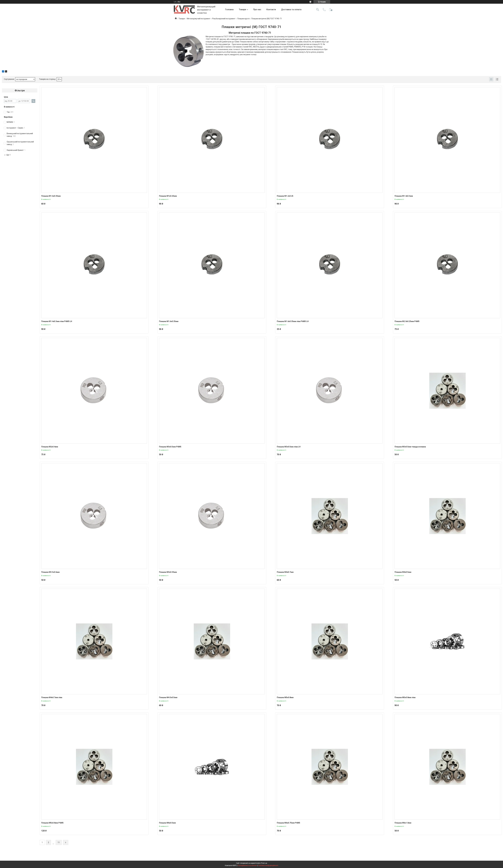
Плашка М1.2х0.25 (285, 196)
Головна (229, 9)
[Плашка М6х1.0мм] (447, 767)
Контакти (271, 9)
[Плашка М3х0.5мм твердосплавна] (447, 391)
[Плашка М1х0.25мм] (212, 140)
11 (59, 842)
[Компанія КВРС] (184, 9)
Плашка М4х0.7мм (285, 572)
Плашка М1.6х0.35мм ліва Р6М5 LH (293, 321)
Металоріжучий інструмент (198, 19)
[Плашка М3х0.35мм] (212, 516)
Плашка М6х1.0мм (403, 823)
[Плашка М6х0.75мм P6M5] (329, 767)
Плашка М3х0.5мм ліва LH (288, 447)
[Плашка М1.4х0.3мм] (447, 140)
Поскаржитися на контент (247, 865)
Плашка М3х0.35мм (168, 572)
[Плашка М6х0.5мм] (212, 767)
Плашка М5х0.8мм (285, 697)
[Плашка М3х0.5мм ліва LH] (329, 391)
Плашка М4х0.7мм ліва (51, 697)
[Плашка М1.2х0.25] (329, 140)
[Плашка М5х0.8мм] (329, 641)
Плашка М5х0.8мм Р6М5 (52, 823)
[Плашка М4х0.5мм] (447, 516)
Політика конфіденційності (268, 865)
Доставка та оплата (291, 9)
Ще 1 (8, 155)
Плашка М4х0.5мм (403, 572)
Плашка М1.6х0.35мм (51, 196)
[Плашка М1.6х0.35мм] (94, 140)
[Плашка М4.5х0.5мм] (212, 641)
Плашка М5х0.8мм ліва (405, 697)
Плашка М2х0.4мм (49, 447)
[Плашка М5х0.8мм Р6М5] (94, 767)
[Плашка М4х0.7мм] (329, 516)
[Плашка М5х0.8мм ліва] (447, 641)
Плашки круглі (243, 19)
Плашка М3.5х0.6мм (50, 572)
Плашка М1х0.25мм (168, 196)
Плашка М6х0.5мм (167, 823)
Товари (242, 9)
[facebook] (3, 72)
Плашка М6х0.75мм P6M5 (288, 823)
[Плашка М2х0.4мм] (94, 391)
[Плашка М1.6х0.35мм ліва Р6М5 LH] (329, 265)
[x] (6, 72)
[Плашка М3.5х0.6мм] (94, 516)
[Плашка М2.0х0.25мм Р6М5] (447, 265)
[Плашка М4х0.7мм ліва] (94, 641)
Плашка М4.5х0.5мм (168, 697)
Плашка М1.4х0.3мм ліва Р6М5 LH (56, 321)
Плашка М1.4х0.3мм (404, 196)
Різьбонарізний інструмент (223, 19)
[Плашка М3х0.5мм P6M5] (212, 391)
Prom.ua (264, 863)
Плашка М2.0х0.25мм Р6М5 (407, 321)
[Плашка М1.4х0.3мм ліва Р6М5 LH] (94, 265)
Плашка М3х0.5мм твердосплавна (410, 447)
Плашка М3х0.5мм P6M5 (170, 447)
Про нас (257, 9)
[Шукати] (317, 9)
